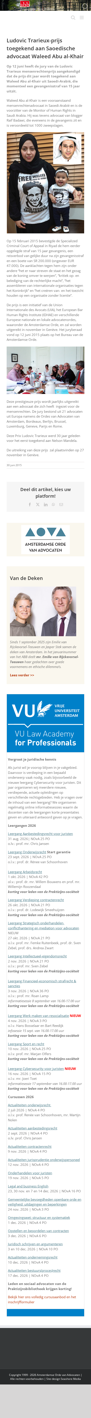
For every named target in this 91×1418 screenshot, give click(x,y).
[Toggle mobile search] (73, 17)
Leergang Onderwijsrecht (27, 852)
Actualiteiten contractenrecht (29, 1146)
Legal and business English (28, 1186)
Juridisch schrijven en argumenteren (35, 1244)
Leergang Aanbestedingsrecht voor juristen (40, 833)
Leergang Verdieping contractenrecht (36, 900)
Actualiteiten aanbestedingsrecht (32, 1128)
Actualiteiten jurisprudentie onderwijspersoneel (44, 1159)
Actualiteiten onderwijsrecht (29, 1105)
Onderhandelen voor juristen (30, 1173)
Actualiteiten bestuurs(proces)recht (34, 1270)
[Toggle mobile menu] (82, 17)
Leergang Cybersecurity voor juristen (36, 1068)
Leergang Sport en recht (26, 1044)
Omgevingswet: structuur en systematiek (39, 1217)
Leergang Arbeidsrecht (25, 872)
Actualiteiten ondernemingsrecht (32, 1257)
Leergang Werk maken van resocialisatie (38, 1015)
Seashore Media (71, 1379)
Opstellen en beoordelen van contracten (38, 1231)
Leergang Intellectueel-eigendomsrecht (37, 956)
